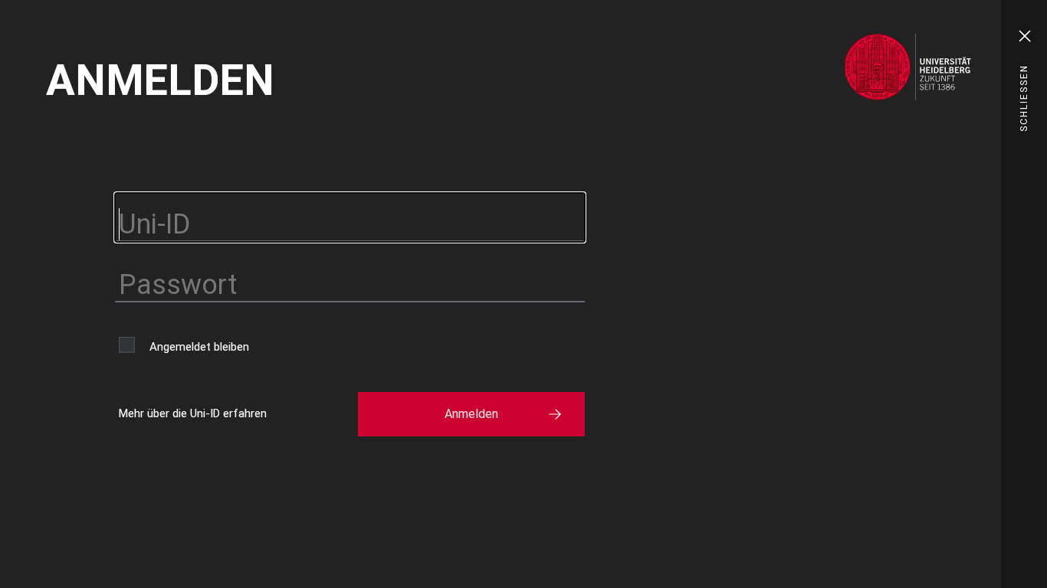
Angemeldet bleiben (199, 347)
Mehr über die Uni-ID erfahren (193, 413)
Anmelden (471, 414)
